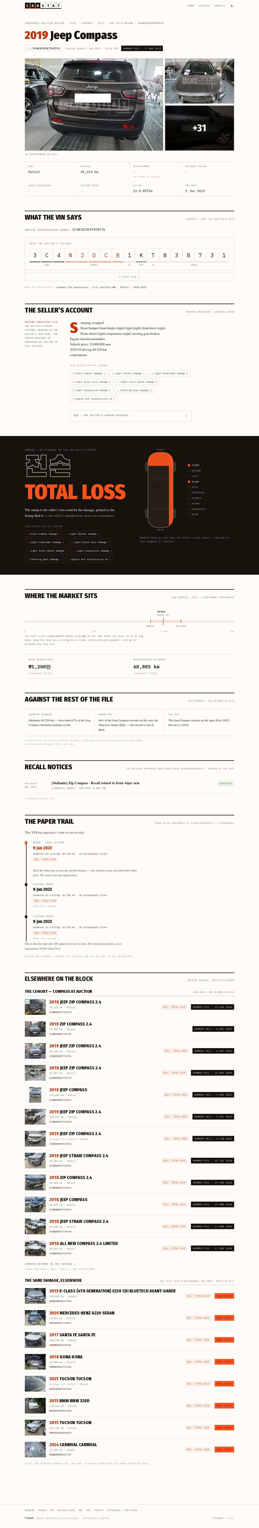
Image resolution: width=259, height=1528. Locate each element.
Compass (87, 23)
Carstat (29, 1518)
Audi (88, 1510)
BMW (80, 1510)
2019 (101, 23)
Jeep (73, 23)
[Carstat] (43, 5)
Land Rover (130, 1510)
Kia (52, 1510)
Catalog (204, 5)
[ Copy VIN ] (129, 276)
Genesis (99, 1510)
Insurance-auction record (45, 23)
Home (191, 5)
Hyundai (42, 1510)
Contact (219, 5)
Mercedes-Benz (66, 1510)
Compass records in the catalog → (50, 1264)
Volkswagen (113, 1510)
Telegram (218, 1518)
